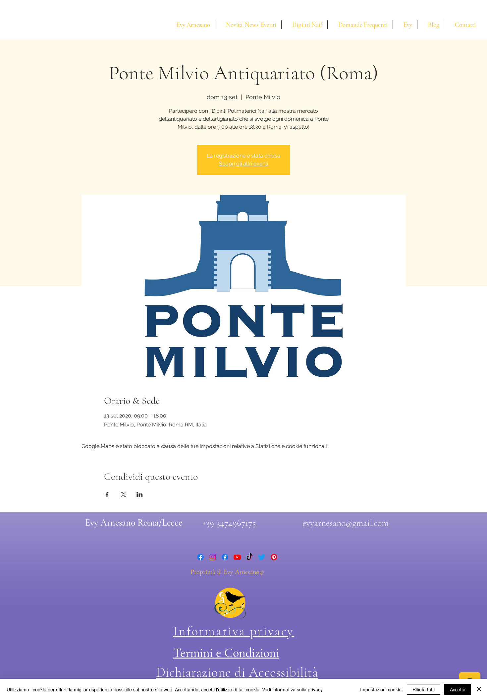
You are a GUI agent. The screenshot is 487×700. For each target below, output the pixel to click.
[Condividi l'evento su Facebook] (107, 494)
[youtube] (237, 557)
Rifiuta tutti (423, 689)
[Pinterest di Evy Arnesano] (274, 557)
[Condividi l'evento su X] (123, 494)
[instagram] (212, 557)
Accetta (457, 689)
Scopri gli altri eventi (243, 163)
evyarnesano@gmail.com (345, 523)
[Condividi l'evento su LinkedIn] (139, 494)
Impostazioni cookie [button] (381, 689)
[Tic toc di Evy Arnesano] (249, 557)
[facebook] (200, 557)
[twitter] (261, 557)
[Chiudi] (479, 689)
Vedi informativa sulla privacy (292, 689)
